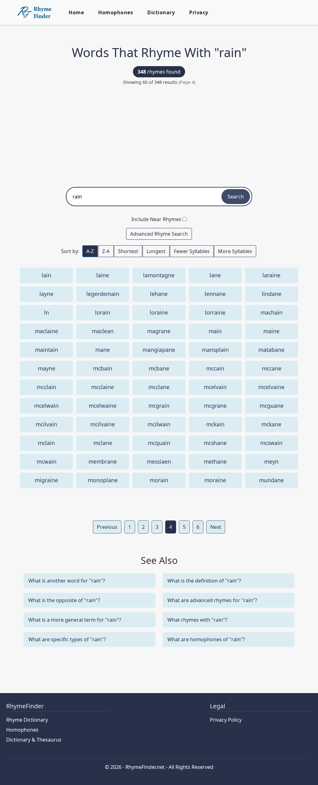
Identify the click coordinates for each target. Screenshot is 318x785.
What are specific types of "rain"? (67, 639)
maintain (46, 349)
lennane (215, 293)
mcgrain (159, 405)
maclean (103, 331)
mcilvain (46, 424)
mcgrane (215, 405)
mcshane (215, 443)
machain (272, 312)
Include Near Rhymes (156, 219)
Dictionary (161, 12)
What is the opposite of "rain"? (64, 600)
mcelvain (215, 387)
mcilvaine (102, 424)
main (215, 331)
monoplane (103, 480)
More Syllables (235, 251)
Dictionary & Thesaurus (33, 739)
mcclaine (102, 387)
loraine (159, 312)
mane (102, 349)
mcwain (47, 461)
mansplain (215, 349)
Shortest (128, 251)
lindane (271, 293)
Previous (107, 527)
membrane (103, 461)
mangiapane (159, 349)
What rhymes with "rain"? (197, 619)
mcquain (159, 443)
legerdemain (102, 293)
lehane (159, 293)
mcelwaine (102, 405)
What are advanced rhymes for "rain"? (212, 600)
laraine (271, 275)
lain (46, 275)
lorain (102, 312)
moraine (215, 480)
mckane (271, 424)
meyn (271, 461)
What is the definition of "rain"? (204, 580)
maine (271, 331)
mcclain (46, 387)
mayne (46, 368)
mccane (271, 368)
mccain (215, 368)
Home (76, 12)
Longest (156, 251)
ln (46, 312)
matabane (271, 349)
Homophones (115, 12)
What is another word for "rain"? (66, 580)
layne (46, 293)
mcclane (159, 387)
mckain (215, 424)
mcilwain (159, 424)
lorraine (215, 312)
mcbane (159, 368)
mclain (46, 443)
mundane (271, 480)
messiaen (159, 461)
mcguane (272, 405)
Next (215, 527)
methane (215, 461)
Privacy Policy (226, 719)
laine (102, 275)
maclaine (46, 331)
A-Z (90, 251)
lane (215, 275)
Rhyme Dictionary (27, 719)
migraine (46, 480)
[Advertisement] (159, 134)
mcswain (271, 443)
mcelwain (46, 405)
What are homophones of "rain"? (206, 639)
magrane (158, 331)
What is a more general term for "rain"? (74, 619)
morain (159, 480)
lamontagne (159, 275)
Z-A (106, 251)
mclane (102, 443)
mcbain (102, 368)
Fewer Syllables (192, 251)
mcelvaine (271, 387)
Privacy (198, 12)
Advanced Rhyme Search (159, 233)
